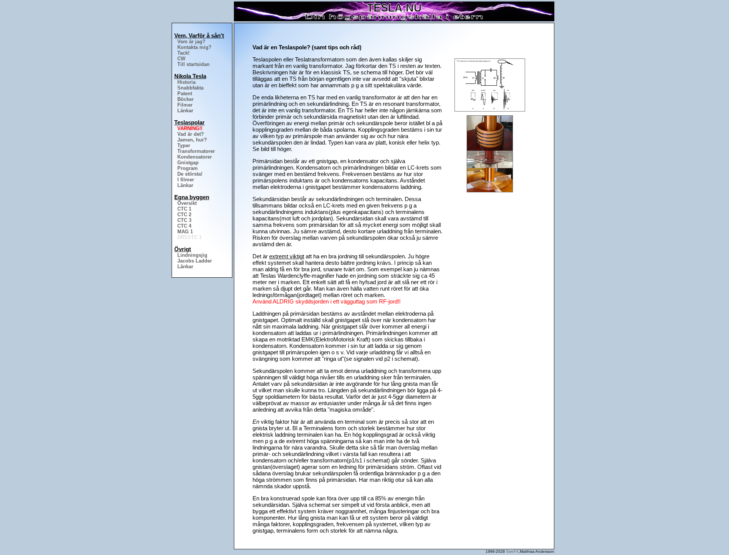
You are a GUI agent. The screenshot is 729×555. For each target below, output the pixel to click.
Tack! (183, 53)
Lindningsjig (192, 255)
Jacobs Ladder (194, 261)
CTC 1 (184, 209)
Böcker (185, 99)
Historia (186, 82)
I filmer (185, 179)
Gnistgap (188, 162)
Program (187, 168)
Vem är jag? (191, 41)
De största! (189, 174)
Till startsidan (193, 64)
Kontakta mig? (194, 47)
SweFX (512, 551)
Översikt (187, 203)
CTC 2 (184, 214)
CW (181, 58)
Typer (183, 145)
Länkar (185, 110)
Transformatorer (196, 151)
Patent (184, 93)
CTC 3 (184, 220)
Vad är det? (190, 134)
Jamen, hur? (192, 140)
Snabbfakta (190, 88)
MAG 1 (185, 231)
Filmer (185, 105)
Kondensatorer (194, 157)
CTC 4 (184, 226)
